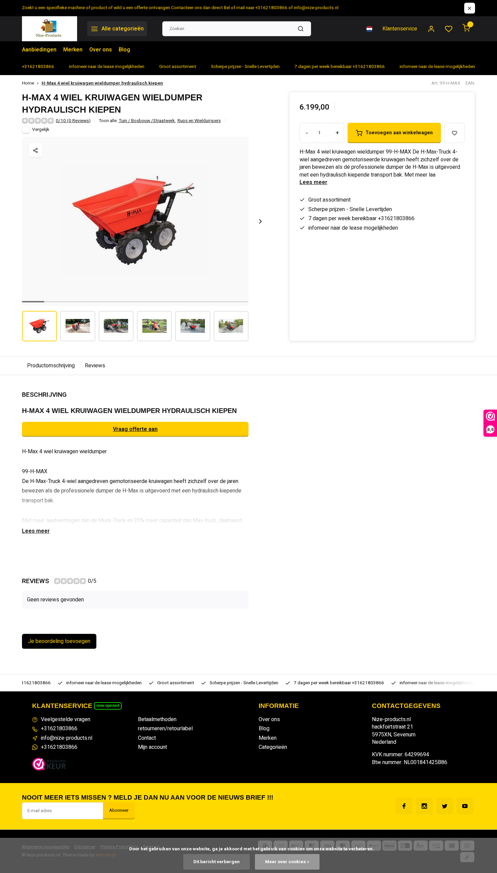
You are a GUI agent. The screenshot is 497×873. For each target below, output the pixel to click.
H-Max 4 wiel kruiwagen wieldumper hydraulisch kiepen (102, 83)
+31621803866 (59, 728)
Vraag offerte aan (135, 429)
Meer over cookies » (287, 861)
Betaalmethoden (157, 719)
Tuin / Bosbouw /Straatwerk (147, 121)
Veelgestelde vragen (65, 719)
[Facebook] (404, 806)
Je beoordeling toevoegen (59, 641)
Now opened (107, 705)
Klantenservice (399, 29)
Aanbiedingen (39, 50)
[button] (260, 221)
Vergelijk (40, 129)
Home (28, 83)
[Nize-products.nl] (49, 28)
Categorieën (273, 747)
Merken (72, 50)
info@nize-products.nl (66, 738)
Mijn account (152, 747)
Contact (147, 738)
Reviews (95, 366)
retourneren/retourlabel (165, 728)
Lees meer (313, 182)
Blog (124, 50)
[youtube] (464, 806)
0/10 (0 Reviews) (73, 121)
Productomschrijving (51, 366)
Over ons (100, 50)
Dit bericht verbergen (216, 861)
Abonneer (118, 810)
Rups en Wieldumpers (199, 121)
